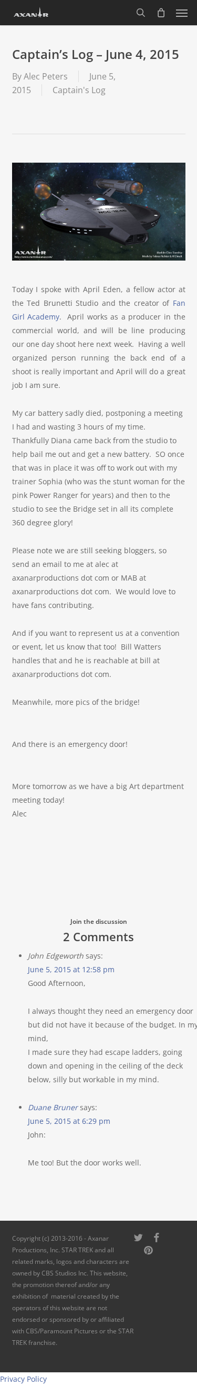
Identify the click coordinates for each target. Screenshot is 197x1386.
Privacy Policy (23, 1379)
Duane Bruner (53, 1107)
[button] (182, 12)
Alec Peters (46, 76)
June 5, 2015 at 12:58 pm (71, 969)
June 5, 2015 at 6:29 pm (69, 1121)
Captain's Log (79, 90)
